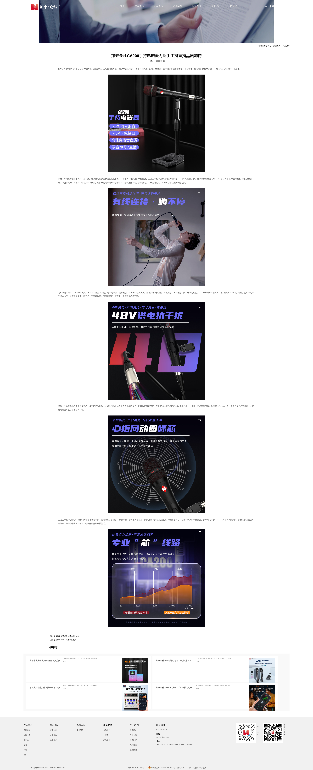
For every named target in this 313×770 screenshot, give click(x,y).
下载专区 (106, 735)
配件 (25, 755)
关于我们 (215, 6)
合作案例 (177, 6)
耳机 (25, 750)
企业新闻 (53, 735)
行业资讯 (53, 740)
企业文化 (133, 735)
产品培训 (106, 740)
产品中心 (139, 6)
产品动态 (286, 46)
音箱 (25, 745)
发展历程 (133, 740)
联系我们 (234, 6)
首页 (122, 6)
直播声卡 (26, 735)
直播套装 (26, 730)
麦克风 (26, 740)
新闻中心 (158, 6)
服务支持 (196, 6)
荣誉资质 (133, 745)
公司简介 (133, 730)
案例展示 (80, 730)
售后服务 (106, 730)
